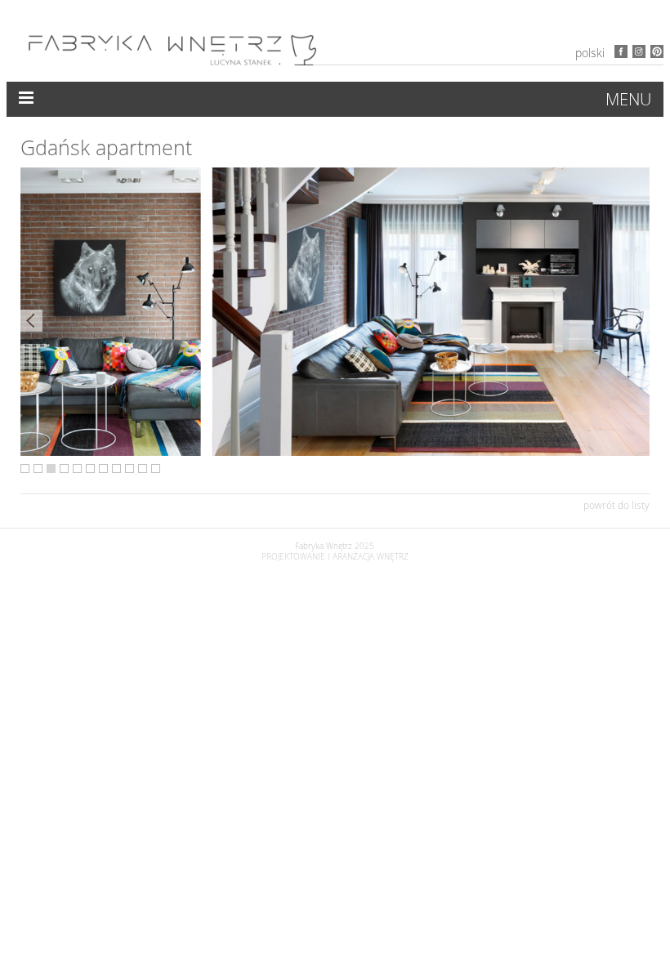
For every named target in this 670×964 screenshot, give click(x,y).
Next (639, 321)
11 (155, 468)
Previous (31, 321)
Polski (590, 52)
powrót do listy (616, 504)
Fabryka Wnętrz (323, 546)
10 (142, 468)
